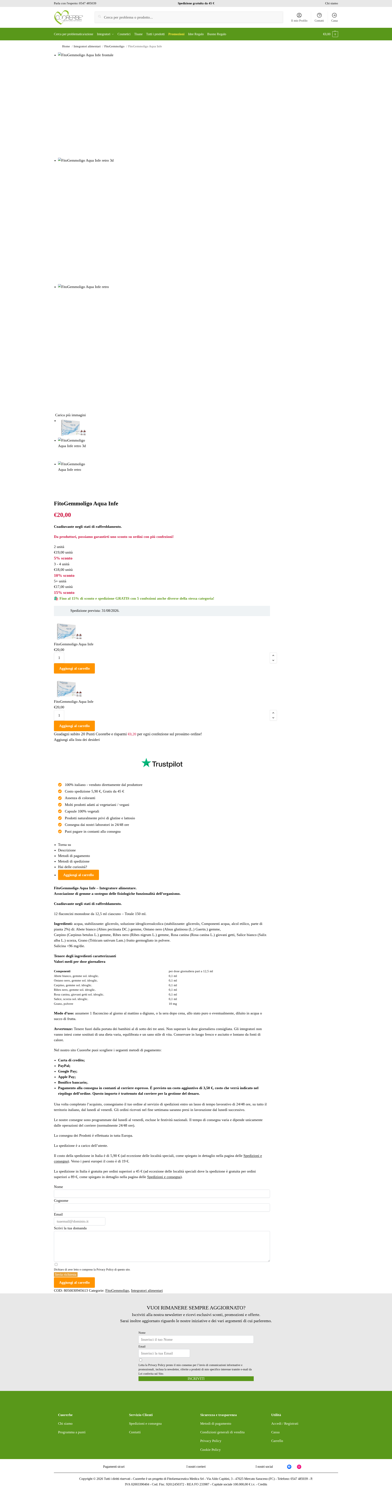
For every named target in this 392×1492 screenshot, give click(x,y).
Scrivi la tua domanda (70, 1228)
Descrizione (67, 850)
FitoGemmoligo (117, 1290)
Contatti (319, 20)
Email (58, 1214)
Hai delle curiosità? (72, 867)
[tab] (164, 844)
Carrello (277, 1441)
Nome (58, 1187)
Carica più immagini (70, 415)
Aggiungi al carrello (74, 668)
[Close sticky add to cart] (55, 619)
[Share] (58, 493)
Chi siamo (331, 3)
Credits (262, 1484)
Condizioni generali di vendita (222, 1432)
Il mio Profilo (299, 20)
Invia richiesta (65, 1274)
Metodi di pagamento (74, 856)
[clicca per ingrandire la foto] (164, 105)
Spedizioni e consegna (163, 1177)
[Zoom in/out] (65, 493)
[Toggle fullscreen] (62, 493)
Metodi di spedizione (74, 861)
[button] (330, 34)
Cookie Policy (210, 1450)
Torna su (64, 845)
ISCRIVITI (196, 1379)
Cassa (334, 20)
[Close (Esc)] (55, 493)
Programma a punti (72, 1432)
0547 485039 (87, 3)
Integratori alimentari (147, 1290)
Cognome (61, 1200)
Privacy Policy (105, 1269)
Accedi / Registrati (284, 1424)
